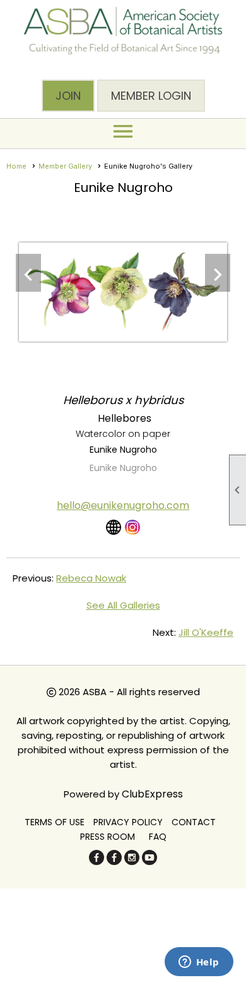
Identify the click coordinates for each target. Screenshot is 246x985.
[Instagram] (131, 861)
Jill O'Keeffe (206, 632)
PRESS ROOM (107, 836)
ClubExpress (152, 794)
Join (68, 96)
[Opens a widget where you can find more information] (198, 963)
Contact (194, 822)
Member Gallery (65, 166)
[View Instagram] (132, 527)
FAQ (158, 836)
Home (16, 166)
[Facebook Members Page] (114, 861)
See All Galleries (123, 605)
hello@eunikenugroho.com (123, 505)
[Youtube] (149, 861)
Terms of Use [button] (55, 822)
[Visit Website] (113, 527)
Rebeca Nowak (91, 578)
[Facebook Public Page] (96, 861)
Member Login (151, 96)
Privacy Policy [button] (128, 822)
